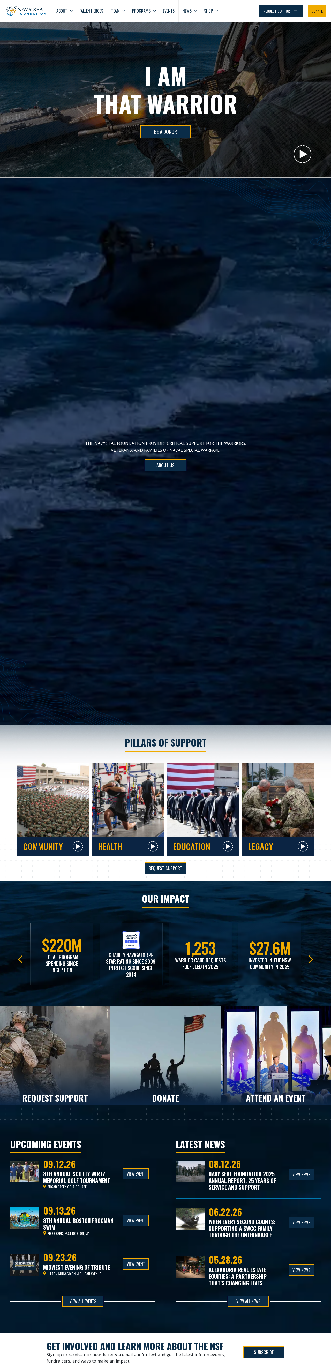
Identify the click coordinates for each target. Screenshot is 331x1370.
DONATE (317, 11)
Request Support (165, 868)
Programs (141, 11)
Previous (20, 957)
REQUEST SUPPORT (278, 11)
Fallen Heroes (91, 11)
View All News (248, 1301)
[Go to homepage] (26, 11)
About (61, 11)
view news (301, 1174)
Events (169, 11)
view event (136, 1174)
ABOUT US (165, 465)
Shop (208, 11)
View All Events (83, 1301)
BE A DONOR (165, 132)
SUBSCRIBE (264, 1352)
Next (311, 957)
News (187, 11)
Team (115, 11)
